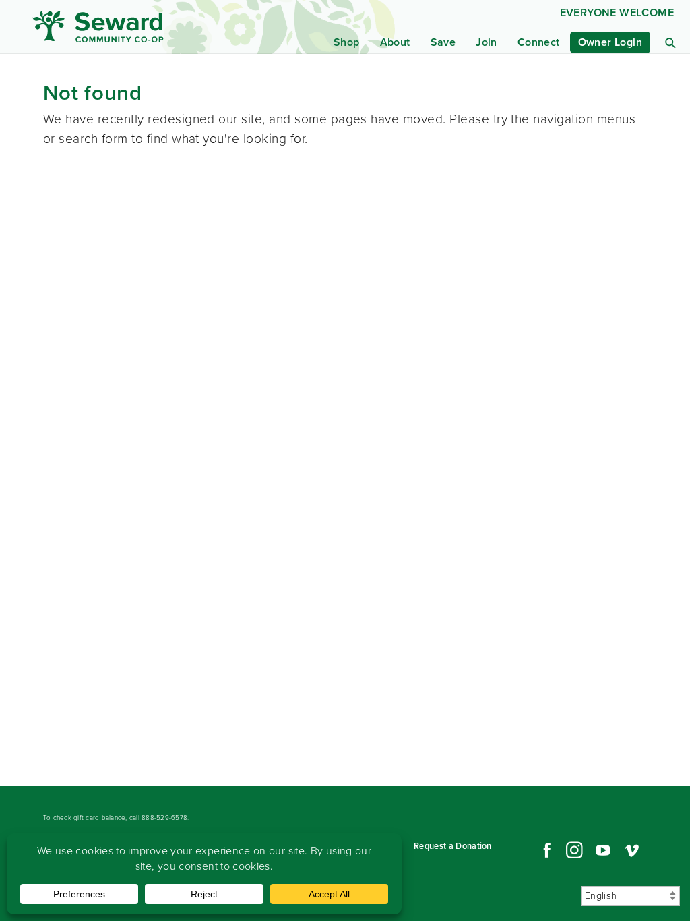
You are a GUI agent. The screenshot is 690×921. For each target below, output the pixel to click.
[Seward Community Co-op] (118, 26)
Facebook (545, 850)
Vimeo (632, 850)
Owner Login (610, 42)
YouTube (603, 850)
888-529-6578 (164, 817)
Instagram (574, 850)
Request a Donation (453, 845)
